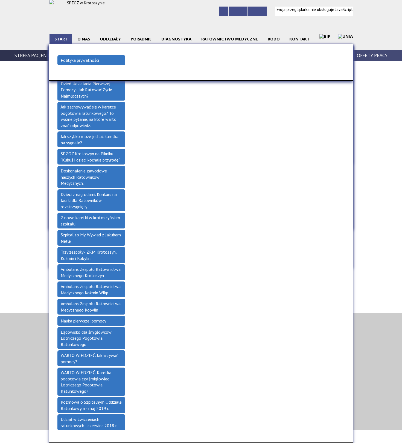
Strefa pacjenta (33, 55)
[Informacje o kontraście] (262, 11)
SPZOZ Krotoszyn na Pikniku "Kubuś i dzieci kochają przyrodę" (90, 157)
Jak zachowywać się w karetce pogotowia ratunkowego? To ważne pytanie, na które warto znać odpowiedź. (88, 116)
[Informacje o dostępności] (233, 11)
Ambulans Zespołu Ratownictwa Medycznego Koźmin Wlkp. (91, 289)
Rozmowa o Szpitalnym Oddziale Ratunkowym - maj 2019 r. (91, 405)
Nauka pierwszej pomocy (83, 321)
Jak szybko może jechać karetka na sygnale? (89, 139)
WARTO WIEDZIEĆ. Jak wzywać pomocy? (89, 358)
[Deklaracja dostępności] (242, 11)
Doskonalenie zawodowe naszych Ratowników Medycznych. (84, 177)
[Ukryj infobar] (398, 436)
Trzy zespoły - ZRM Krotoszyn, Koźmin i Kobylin (89, 255)
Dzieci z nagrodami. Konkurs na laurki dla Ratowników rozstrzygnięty (89, 200)
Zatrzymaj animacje (223, 11)
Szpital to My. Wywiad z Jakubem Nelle (91, 238)
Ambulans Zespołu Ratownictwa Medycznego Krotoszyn (91, 272)
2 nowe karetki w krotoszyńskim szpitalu (90, 221)
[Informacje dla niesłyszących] (252, 11)
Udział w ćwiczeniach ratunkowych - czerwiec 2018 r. (89, 422)
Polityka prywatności (80, 60)
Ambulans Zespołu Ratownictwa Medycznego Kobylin (91, 307)
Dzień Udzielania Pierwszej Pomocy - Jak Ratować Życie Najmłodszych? (86, 90)
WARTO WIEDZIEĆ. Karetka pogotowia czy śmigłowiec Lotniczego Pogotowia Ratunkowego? (86, 382)
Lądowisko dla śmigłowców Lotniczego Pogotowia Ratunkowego (86, 338)
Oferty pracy (372, 55)
